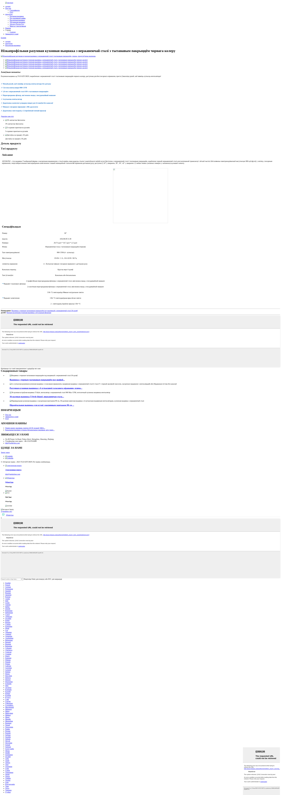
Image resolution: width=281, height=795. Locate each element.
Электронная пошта (13, 470)
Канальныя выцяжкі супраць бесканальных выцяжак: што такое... (30, 430)
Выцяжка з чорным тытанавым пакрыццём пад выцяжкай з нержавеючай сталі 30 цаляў (45, 311)
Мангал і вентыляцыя (18, 26)
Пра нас (8, 8)
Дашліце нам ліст (7, 116)
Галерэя (12, 32)
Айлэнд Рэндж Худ (17, 24)
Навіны (8, 28)
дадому (8, 6)
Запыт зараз (5, 452)
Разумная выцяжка (17, 16)
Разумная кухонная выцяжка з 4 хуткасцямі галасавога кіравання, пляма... (46, 388)
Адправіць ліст (6, 511)
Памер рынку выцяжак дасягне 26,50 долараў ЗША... (25, 428)
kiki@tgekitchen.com (12, 443)
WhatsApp (9, 482)
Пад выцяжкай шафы (18, 18)
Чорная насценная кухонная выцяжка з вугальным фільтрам (28, 313)
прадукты (9, 14)
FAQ (11, 12)
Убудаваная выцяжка (17, 22)
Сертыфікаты (15, 10)
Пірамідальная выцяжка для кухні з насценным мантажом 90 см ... (42, 405)
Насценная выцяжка (17, 20)
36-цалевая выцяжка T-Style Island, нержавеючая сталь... (37, 396)
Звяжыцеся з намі (11, 34)
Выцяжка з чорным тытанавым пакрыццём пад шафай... (37, 380)
